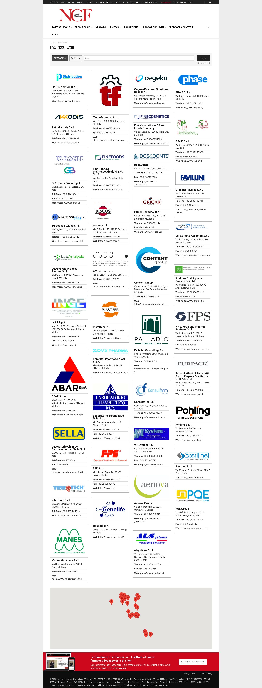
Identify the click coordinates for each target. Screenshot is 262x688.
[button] (208, 27)
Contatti (80, 2)
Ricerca (114, 27)
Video (125, 2)
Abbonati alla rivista (104, 2)
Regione (75, 58)
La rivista (90, 2)
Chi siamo (54, 2)
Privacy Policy (189, 674)
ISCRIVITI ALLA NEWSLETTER (192, 662)
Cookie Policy (206, 674)
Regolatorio (82, 27)
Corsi (55, 34)
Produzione (131, 27)
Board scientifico (67, 2)
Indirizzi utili (166, 2)
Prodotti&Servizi (153, 27)
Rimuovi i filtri (204, 63)
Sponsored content (181, 27)
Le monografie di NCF (149, 2)
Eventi (117, 2)
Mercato (100, 27)
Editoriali (134, 2)
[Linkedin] (209, 2)
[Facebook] (204, 2)
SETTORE (59, 58)
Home (52, 42)
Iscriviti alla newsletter (183, 2)
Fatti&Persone (61, 27)
